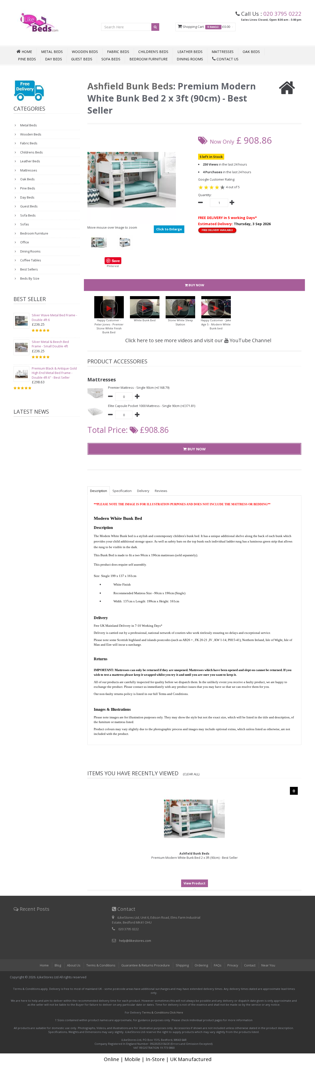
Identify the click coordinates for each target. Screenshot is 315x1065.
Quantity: (205, 195)
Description (98, 491)
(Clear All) (191, 774)
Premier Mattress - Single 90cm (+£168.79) (138, 387)
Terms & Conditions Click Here (162, 1012)
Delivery (143, 491)
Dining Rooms (190, 59)
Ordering (201, 965)
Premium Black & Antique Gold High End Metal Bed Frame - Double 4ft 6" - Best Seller (54, 373)
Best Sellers (28, 269)
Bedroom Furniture (148, 59)
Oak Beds (251, 51)
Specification (122, 491)
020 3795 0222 (282, 13)
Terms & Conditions (100, 965)
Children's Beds (153, 51)
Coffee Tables (30, 260)
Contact (249, 965)
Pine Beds (27, 59)
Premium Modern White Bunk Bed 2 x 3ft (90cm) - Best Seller (194, 855)
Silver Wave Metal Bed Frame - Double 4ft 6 (54, 317)
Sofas (24, 224)
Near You (268, 965)
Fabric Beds (118, 51)
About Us (73, 965)
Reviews (161, 491)
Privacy (232, 965)
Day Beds (53, 59)
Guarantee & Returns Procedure (145, 965)
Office (24, 242)
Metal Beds (52, 51)
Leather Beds (190, 51)
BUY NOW (196, 285)
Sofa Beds (110, 59)
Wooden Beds (85, 51)
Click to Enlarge (169, 229)
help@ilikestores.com (135, 940)
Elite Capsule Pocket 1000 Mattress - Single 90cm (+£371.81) (151, 406)
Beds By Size (29, 278)
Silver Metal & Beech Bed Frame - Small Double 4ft (50, 344)
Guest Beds (81, 59)
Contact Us (227, 59)
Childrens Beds (31, 152)
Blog (58, 965)
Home (44, 965)
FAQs (217, 965)
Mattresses (223, 51)
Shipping (182, 965)
